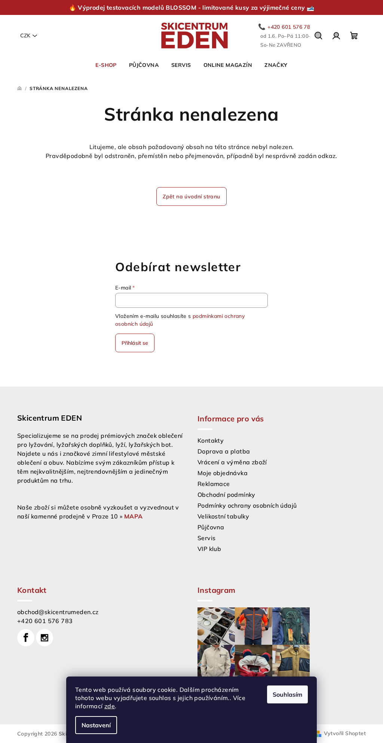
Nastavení (96, 725)
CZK (25, 35)
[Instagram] (44, 637)
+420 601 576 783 (45, 621)
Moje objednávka (222, 473)
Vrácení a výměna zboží (232, 462)
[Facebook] (25, 637)
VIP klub (209, 548)
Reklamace (213, 483)
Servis (206, 538)
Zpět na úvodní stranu (191, 196)
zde (109, 706)
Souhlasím (287, 694)
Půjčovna (210, 527)
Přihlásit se (135, 343)
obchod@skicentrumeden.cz (58, 612)
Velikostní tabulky (223, 516)
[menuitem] (105, 65)
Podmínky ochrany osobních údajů (247, 505)
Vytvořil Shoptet (345, 733)
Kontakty (210, 440)
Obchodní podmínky (226, 494)
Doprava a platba (223, 451)
